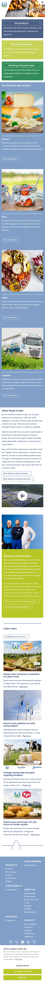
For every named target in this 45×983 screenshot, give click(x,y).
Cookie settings (22, 965)
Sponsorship (30, 912)
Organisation (31, 893)
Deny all (22, 978)
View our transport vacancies (17, 607)
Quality (28, 906)
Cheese (10, 869)
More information (10, 159)
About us (29, 889)
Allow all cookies (22, 971)
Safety (28, 909)
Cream (9, 875)
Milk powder (11, 878)
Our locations (31, 924)
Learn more (18, 959)
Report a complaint (28, 928)
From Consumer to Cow (31, 901)
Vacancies (11, 916)
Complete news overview (15, 637)
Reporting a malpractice (29, 935)
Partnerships (31, 896)
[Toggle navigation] (42, 2)
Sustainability (13, 886)
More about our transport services (16, 479)
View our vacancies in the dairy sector (20, 601)
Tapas (9, 881)
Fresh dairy (11, 872)
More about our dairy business (15, 473)
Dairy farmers (32, 861)
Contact (29, 920)
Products (11, 865)
